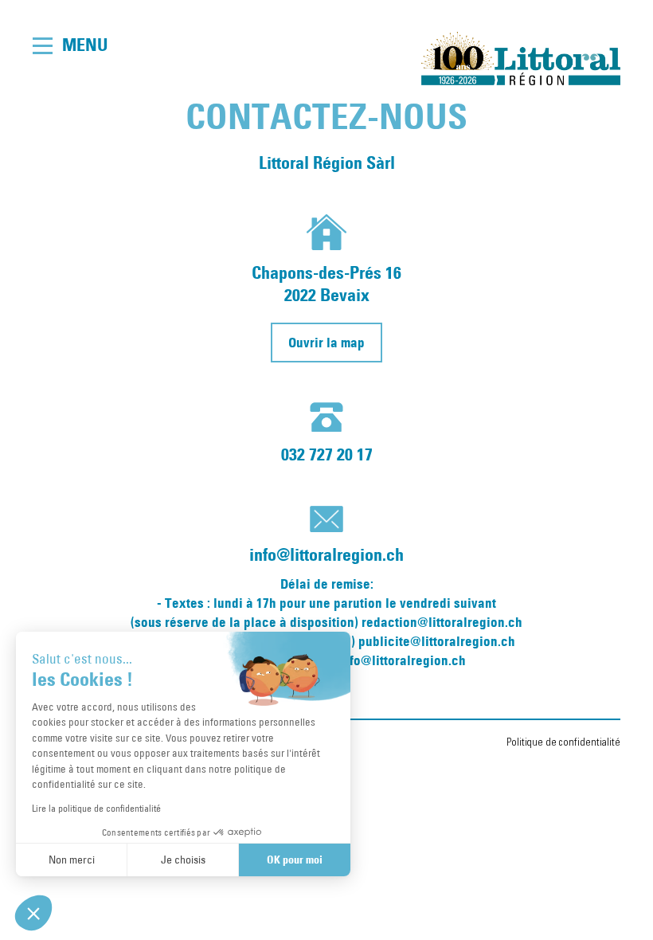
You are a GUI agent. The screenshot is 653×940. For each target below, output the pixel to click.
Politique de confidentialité (563, 742)
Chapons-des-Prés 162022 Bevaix (326, 284)
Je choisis (183, 859)
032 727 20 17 (327, 454)
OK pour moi (295, 859)
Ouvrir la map (326, 343)
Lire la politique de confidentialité (96, 807)
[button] (33, 913)
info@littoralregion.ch (326, 555)
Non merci (72, 859)
